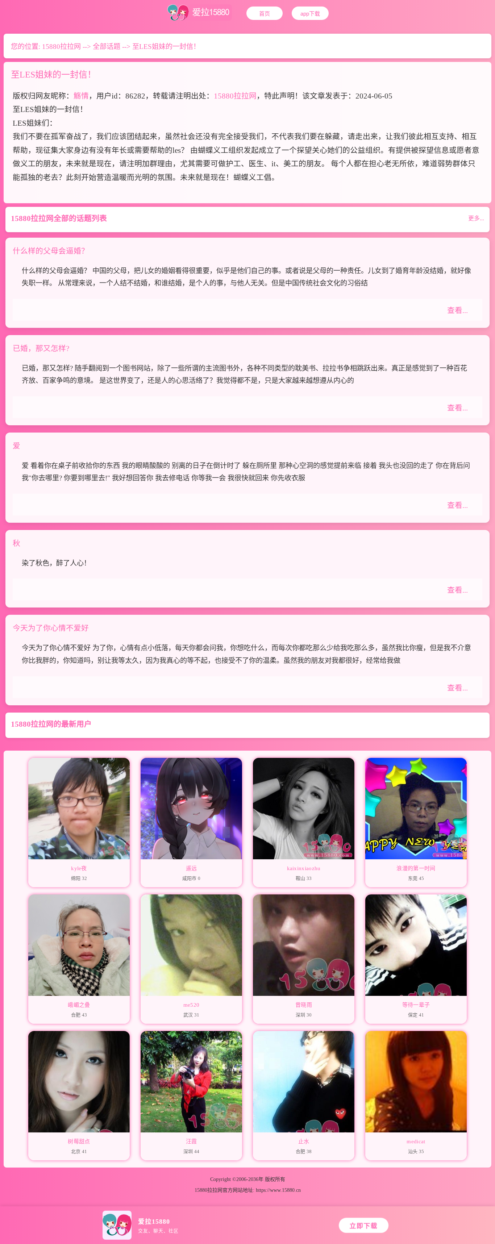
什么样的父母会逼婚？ (51, 251)
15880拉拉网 (61, 46)
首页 (264, 14)
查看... (457, 310)
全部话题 (106, 46)
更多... (476, 218)
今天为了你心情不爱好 (51, 628)
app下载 (310, 14)
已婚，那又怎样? (41, 348)
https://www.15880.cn (278, 1190)
